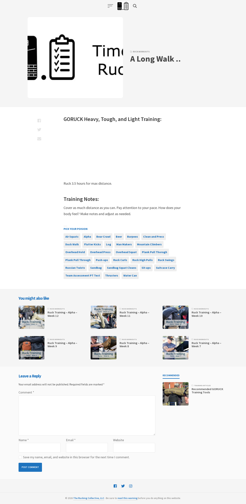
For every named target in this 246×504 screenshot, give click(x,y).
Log (108, 244)
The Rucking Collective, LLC (88, 498)
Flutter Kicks (92, 244)
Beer (119, 236)
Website (118, 440)
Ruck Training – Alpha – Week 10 (206, 314)
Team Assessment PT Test (82, 275)
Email (71, 440)
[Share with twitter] (39, 129)
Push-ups (102, 260)
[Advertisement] (123, 151)
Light (134, 119)
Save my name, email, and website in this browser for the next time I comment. (76, 457)
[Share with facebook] (39, 120)
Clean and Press (153, 236)
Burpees (132, 236)
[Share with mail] (39, 138)
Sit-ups (146, 267)
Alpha (87, 236)
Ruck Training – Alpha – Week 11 (134, 314)
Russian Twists (75, 267)
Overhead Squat (126, 252)
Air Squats (72, 236)
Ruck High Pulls (142, 260)
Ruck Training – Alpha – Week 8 (134, 344)
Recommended (171, 375)
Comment (26, 392)
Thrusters (111, 275)
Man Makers (124, 244)
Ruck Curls (120, 260)
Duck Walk (72, 244)
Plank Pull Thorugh (154, 252)
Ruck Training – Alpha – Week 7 (206, 344)
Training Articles (202, 385)
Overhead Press (100, 252)
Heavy (91, 119)
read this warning (127, 498)
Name (24, 440)
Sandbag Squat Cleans (121, 267)
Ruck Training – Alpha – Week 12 (62, 314)
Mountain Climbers (149, 244)
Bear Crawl (103, 236)
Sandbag (96, 267)
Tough (108, 119)
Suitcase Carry (165, 267)
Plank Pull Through (78, 260)
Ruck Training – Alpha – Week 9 (62, 344)
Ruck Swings (166, 260)
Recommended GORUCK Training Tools (207, 390)
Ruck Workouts (141, 51)
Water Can (130, 275)
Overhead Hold (75, 252)
